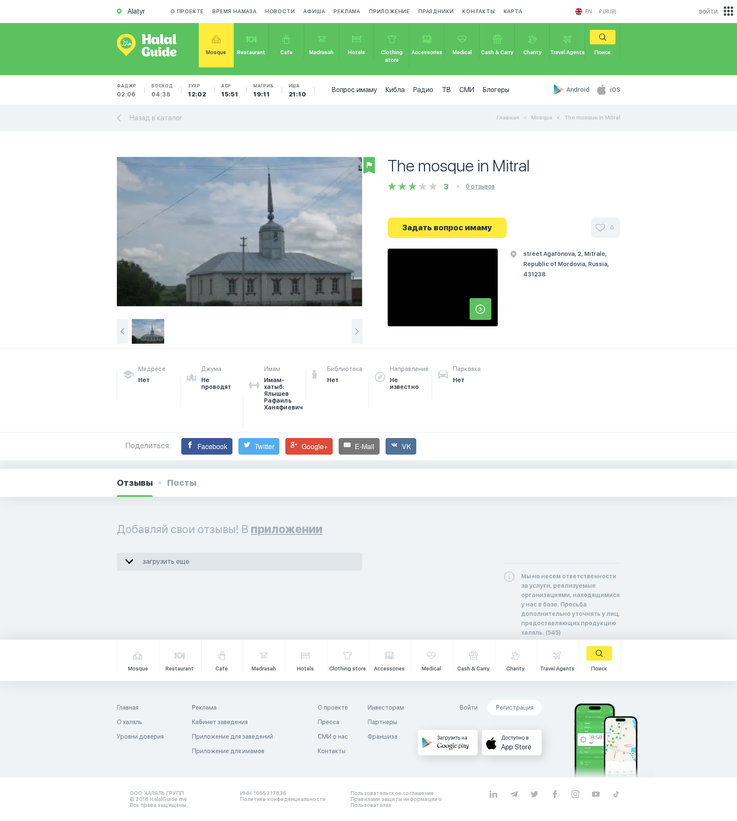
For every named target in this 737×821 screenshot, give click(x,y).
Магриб (263, 90)
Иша (297, 90)
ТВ (446, 90)
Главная (507, 117)
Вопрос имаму (354, 90)
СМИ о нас (333, 736)
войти (708, 11)
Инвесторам (386, 707)
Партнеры (382, 722)
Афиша (314, 12)
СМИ (466, 90)
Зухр (197, 90)
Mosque (541, 117)
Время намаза (234, 12)
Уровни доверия (140, 736)
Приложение (389, 12)
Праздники (436, 12)
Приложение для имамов (228, 751)
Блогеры (496, 90)
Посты (181, 483)
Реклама (347, 12)
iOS (615, 89)
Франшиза (383, 736)
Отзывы (135, 483)
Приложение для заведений (232, 736)
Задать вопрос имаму (447, 227)
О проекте (187, 12)
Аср (229, 90)
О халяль (129, 722)
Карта (513, 12)
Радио (423, 90)
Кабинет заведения (220, 722)
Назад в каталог (156, 118)
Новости (280, 12)
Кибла (395, 90)
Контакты (478, 12)
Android (578, 89)
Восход (162, 90)
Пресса (328, 722)
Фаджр (126, 90)
